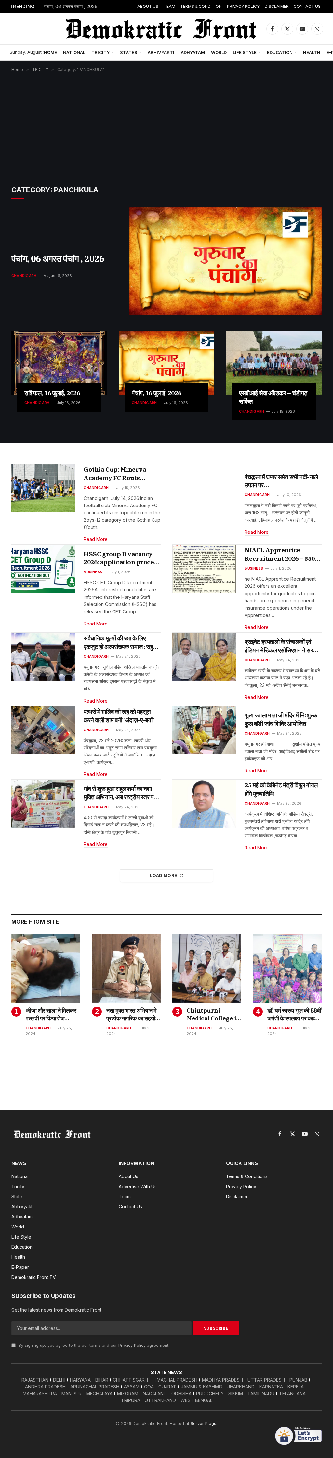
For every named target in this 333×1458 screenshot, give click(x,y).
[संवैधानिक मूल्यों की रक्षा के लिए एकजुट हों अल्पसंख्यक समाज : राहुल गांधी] (43, 657)
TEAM (169, 6)
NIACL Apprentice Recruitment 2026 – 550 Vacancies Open (280, 554)
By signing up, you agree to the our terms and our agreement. (93, 1345)
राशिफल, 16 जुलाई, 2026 (52, 393)
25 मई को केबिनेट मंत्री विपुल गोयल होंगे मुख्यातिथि (281, 789)
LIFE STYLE (245, 52)
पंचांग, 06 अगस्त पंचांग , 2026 (71, 6)
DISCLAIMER (277, 6)
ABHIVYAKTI (161, 52)
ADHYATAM (193, 52)
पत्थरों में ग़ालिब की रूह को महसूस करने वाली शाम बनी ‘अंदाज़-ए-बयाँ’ (119, 716)
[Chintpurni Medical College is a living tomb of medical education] (206, 968)
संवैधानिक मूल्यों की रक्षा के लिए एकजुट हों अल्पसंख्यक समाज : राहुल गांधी (120, 642)
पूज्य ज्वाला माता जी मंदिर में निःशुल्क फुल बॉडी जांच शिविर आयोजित (281, 719)
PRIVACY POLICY (243, 6)
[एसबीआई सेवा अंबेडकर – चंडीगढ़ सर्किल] (274, 363)
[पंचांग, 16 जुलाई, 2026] (166, 363)
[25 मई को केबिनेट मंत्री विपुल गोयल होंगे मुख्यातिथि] (204, 804)
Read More (96, 539)
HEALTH (311, 52)
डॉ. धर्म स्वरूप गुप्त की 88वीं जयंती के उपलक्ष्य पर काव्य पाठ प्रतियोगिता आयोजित (294, 1015)
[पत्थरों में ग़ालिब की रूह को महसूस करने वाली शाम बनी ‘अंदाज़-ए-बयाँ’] (43, 730)
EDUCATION (280, 52)
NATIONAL (74, 52)
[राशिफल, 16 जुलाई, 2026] (59, 363)
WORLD (219, 52)
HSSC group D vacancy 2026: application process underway (122, 558)
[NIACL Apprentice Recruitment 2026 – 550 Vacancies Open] (204, 569)
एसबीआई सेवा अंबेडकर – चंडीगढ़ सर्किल (273, 397)
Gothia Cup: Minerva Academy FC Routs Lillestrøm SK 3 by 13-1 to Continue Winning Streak (122, 474)
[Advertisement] (166, 123)
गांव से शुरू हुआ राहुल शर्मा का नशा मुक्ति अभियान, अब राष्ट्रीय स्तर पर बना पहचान (120, 793)
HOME (50, 52)
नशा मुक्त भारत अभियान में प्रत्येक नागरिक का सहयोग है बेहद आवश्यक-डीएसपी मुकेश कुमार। (132, 1015)
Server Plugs (203, 1423)
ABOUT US (147, 6)
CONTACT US (307, 6)
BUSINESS (93, 572)
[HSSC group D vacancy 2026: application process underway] (43, 569)
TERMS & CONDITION (201, 6)
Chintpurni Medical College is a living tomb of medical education (213, 1015)
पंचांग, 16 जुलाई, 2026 (156, 393)
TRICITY (100, 52)
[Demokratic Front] (160, 28)
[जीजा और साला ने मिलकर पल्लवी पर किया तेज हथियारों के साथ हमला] (45, 968)
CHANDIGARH (23, 275)
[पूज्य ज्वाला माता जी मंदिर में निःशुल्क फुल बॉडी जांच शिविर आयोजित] (204, 730)
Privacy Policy (132, 1345)
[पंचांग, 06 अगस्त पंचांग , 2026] (225, 261)
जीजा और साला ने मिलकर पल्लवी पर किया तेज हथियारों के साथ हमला (51, 1015)
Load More (163, 875)
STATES (128, 52)
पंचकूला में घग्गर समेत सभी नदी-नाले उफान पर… (281, 481)
